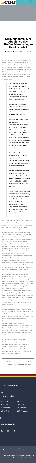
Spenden (4, 404)
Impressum (5, 449)
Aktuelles (20, 401)
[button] (30, 1)
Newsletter (21, 407)
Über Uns (5, 411)
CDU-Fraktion (22, 411)
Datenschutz (14, 449)
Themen (4, 401)
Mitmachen (5, 407)
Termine (20, 404)
